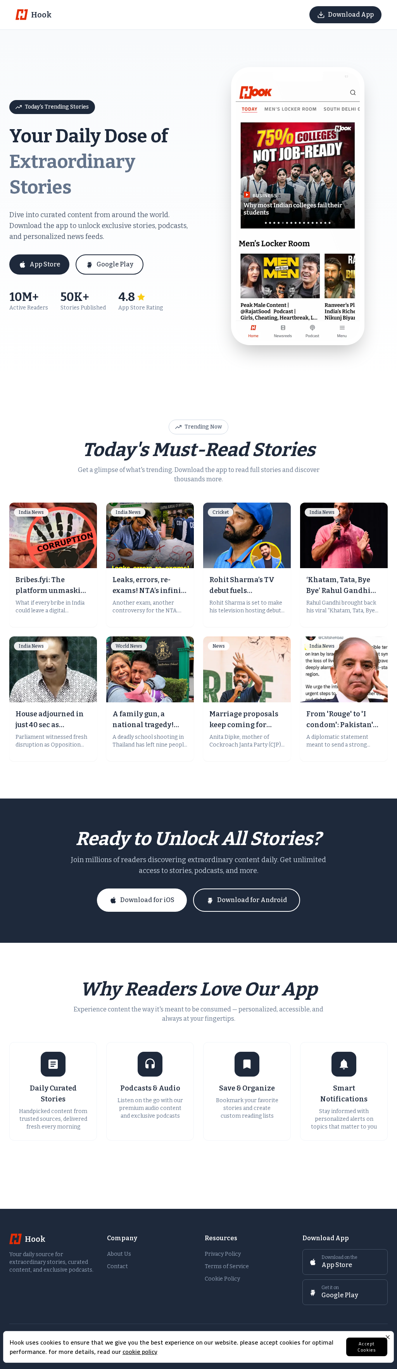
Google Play (115, 264)
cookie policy (140, 1351)
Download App (351, 14)
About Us (119, 1254)
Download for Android (252, 900)
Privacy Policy (223, 1254)
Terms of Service (227, 1266)
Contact (117, 1266)
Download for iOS (147, 900)
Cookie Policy (222, 1279)
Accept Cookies (366, 1346)
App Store (44, 264)
